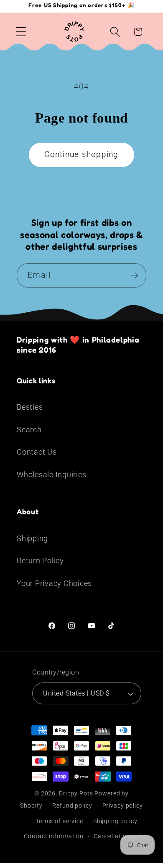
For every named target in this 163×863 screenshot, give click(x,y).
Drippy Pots (76, 793)
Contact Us (37, 452)
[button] (21, 31)
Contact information (54, 836)
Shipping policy (115, 821)
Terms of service (59, 821)
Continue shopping (81, 154)
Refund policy (72, 805)
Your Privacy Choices (54, 583)
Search (29, 430)
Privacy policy (122, 805)
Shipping (32, 538)
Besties (30, 407)
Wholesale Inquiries (51, 475)
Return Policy (40, 561)
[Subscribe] (134, 275)
